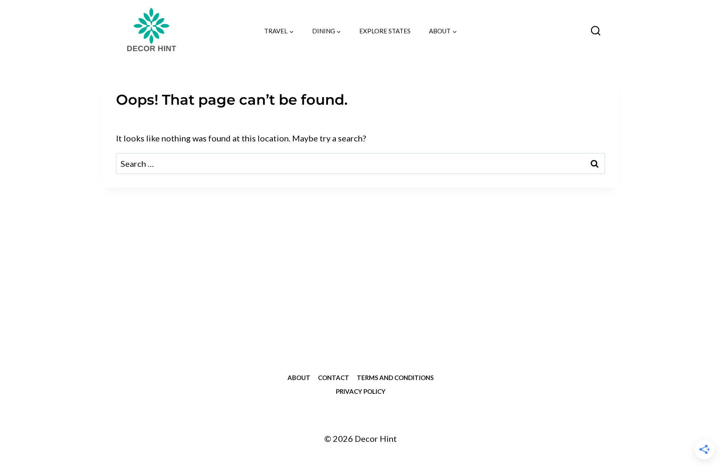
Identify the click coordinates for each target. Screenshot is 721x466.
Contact (333, 377)
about (298, 377)
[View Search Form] (595, 31)
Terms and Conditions (395, 377)
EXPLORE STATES (385, 31)
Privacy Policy (361, 391)
